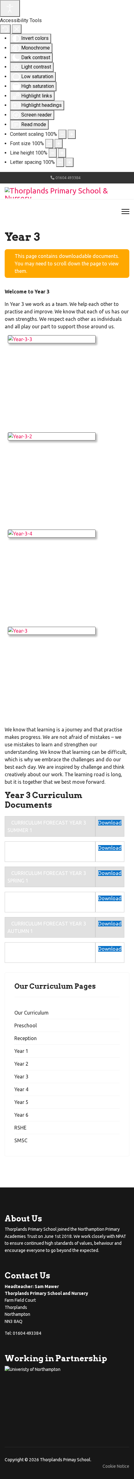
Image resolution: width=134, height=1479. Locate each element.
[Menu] (125, 211)
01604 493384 (67, 177)
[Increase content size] (72, 134)
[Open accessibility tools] (10, 8)
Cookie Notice (116, 1466)
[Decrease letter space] (60, 162)
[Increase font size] (59, 143)
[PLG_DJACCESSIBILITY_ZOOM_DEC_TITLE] (62, 134)
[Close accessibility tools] (17, 29)
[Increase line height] (62, 153)
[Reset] (5, 29)
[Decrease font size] (49, 143)
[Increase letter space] (69, 162)
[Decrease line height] (53, 153)
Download (110, 822)
